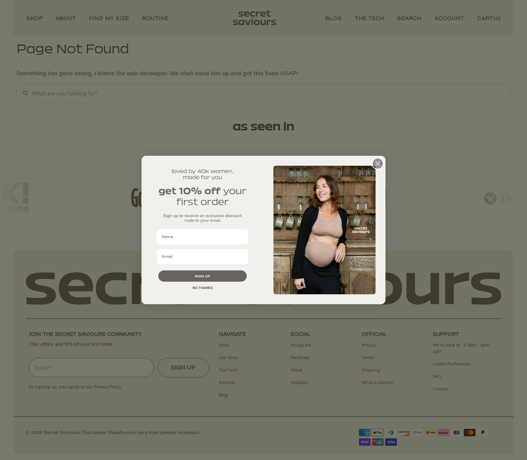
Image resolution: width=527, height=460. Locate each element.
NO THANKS (202, 288)
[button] (202, 276)
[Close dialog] (377, 163)
